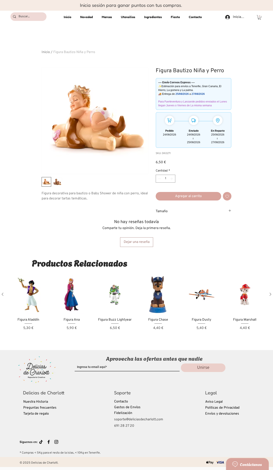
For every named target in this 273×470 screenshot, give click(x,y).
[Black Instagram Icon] (56, 441)
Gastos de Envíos (127, 407)
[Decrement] (159, 178)
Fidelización (123, 413)
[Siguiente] (270, 294)
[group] (136, 309)
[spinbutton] (165, 178)
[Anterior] (2, 294)
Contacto (121, 401)
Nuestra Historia (35, 402)
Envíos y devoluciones (222, 414)
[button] (259, 17)
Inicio (46, 52)
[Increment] (172, 178)
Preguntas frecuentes (40, 408)
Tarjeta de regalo (36, 414)
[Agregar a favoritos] (227, 196)
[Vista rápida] (28, 294)
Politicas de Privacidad (222, 408)
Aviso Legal (214, 402)
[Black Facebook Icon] (48, 441)
